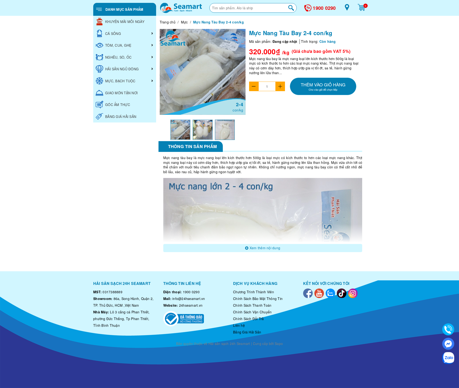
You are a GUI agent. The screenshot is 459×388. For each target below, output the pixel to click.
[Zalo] (330, 292)
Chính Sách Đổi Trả (248, 318)
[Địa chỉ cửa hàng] (347, 9)
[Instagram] (353, 292)
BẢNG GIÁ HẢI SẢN (120, 116)
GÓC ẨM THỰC (117, 104)
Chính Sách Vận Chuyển (252, 312)
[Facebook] (308, 292)
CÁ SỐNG (113, 33)
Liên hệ (239, 325)
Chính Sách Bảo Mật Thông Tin (258, 298)
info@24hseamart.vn (188, 298)
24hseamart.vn (190, 305)
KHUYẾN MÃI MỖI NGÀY (124, 21)
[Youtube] (319, 292)
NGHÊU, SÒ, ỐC (118, 57)
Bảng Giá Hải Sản (247, 332)
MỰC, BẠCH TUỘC (120, 80)
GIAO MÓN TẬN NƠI (121, 92)
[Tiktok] (341, 292)
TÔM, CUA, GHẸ (118, 45)
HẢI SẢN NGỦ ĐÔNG (122, 69)
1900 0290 (324, 8)
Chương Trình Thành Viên (253, 291)
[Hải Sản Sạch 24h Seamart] (181, 8)
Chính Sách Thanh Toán (252, 305)
